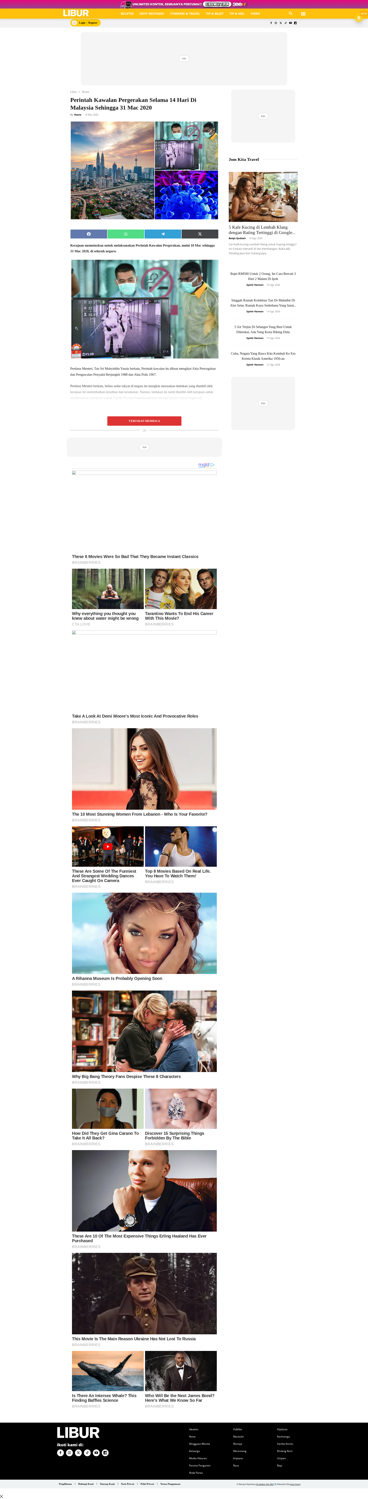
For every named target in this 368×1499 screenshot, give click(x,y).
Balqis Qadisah (237, 238)
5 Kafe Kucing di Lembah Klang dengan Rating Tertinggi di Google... (262, 230)
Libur (73, 91)
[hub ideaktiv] (303, 12)
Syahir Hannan (254, 284)
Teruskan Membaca (144, 421)
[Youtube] (290, 23)
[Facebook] (271, 23)
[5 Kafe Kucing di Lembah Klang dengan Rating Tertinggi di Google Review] (263, 197)
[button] (291, 14)
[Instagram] (275, 23)
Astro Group (295, 1484)
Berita (85, 91)
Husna (77, 114)
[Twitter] (280, 23)
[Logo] (76, 13)
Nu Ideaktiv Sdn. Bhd (265, 1484)
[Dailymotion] (295, 23)
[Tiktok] (285, 23)
